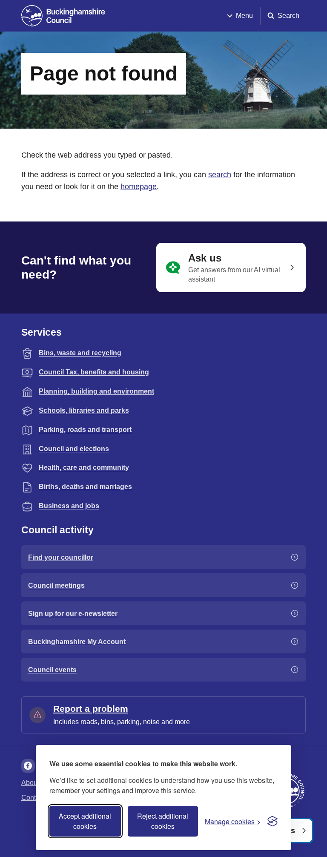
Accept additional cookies (85, 821)
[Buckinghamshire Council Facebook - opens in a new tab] (28, 766)
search (219, 174)
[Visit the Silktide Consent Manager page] (272, 821)
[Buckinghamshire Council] (63, 15)
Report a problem (90, 708)
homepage (138, 186)
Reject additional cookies (162, 821)
